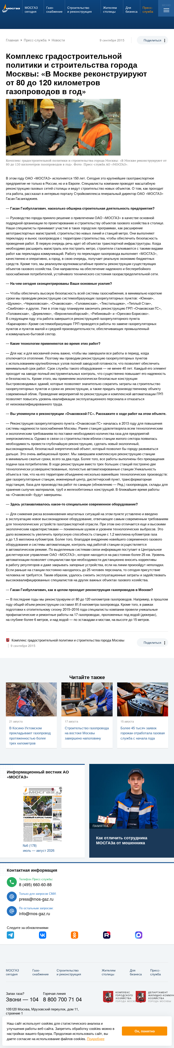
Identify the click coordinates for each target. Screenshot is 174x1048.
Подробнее (95, 1038)
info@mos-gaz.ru (34, 913)
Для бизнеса (136, 972)
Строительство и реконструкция (69, 972)
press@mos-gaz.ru (36, 899)
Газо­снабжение (40, 972)
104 (34, 999)
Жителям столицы (109, 972)
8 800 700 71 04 (62, 999)
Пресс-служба (155, 972)
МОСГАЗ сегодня (12, 972)
